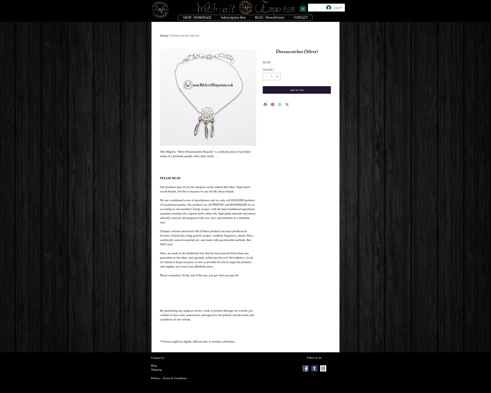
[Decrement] (265, 76)
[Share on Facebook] (265, 104)
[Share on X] (287, 104)
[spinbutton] (271, 76)
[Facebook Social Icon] (305, 368)
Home (164, 35)
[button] (302, 7)
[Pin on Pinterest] (272, 104)
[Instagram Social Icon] (323, 368)
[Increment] (277, 76)
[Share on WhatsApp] (280, 104)
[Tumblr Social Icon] (314, 368)
